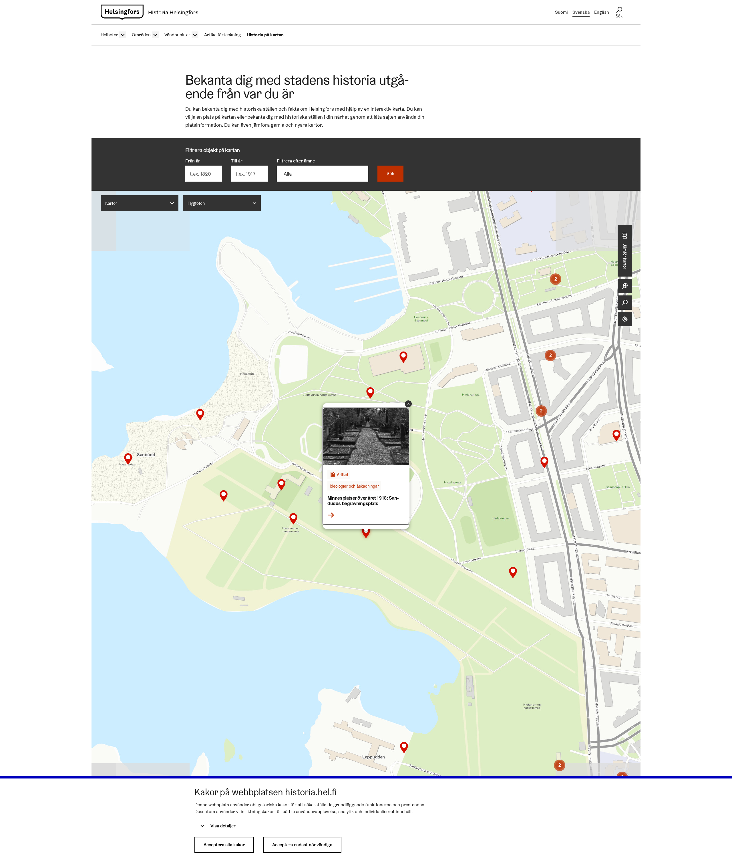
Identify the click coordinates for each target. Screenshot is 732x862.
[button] (404, 747)
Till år (236, 161)
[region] (366, 492)
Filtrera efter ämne (296, 161)
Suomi (561, 12)
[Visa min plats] (625, 319)
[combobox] (139, 203)
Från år (192, 161)
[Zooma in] (625, 286)
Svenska (581, 12)
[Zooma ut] (625, 302)
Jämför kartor (625, 256)
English (601, 12)
